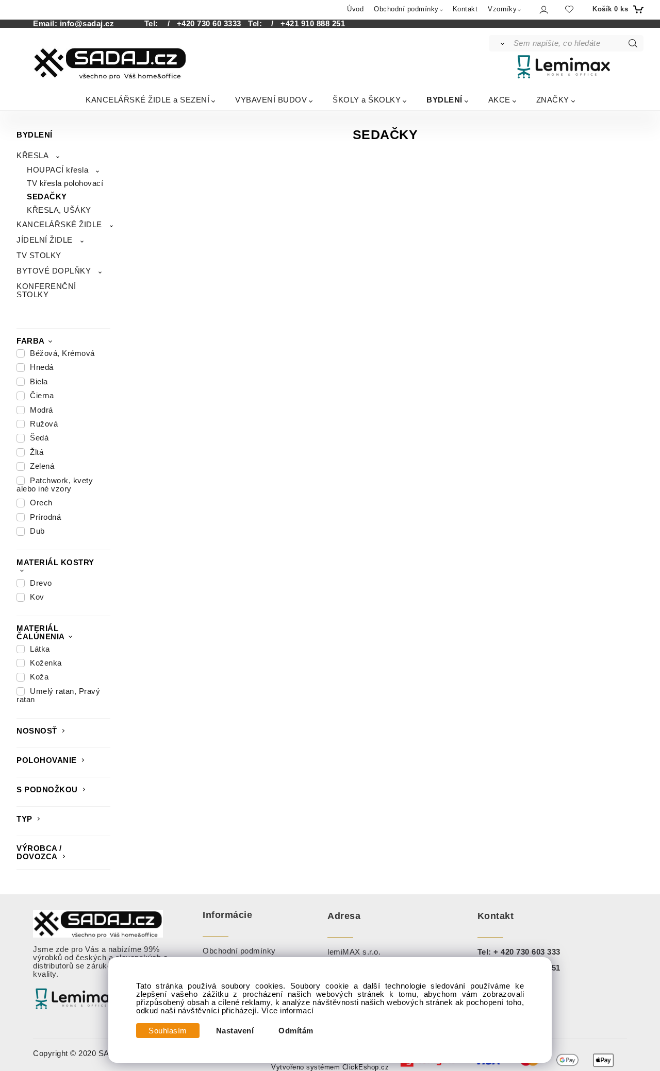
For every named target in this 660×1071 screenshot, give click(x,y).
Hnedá (42, 367)
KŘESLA (32, 155)
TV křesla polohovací (65, 183)
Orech (41, 503)
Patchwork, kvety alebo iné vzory (54, 485)
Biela (39, 382)
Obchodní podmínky (406, 9)
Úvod (355, 9)
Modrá (41, 410)
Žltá (36, 452)
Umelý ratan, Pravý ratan (58, 695)
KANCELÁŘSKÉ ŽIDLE (59, 224)
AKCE (499, 99)
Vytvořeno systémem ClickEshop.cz (330, 1067)
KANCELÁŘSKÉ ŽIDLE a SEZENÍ (147, 99)
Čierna (42, 396)
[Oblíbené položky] (569, 9)
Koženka (46, 663)
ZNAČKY (552, 99)
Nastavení (235, 1031)
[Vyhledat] (500, 43)
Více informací (287, 1011)
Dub (37, 531)
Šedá (39, 438)
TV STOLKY (38, 255)
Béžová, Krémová (62, 353)
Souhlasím (167, 1031)
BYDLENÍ (444, 99)
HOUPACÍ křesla (57, 170)
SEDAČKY (47, 197)
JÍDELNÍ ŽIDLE (44, 240)
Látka (40, 649)
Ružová (44, 424)
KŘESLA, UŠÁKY (59, 210)
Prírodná (45, 517)
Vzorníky (502, 9)
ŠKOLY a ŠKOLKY (367, 99)
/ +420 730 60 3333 (200, 24)
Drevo (41, 583)
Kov (37, 597)
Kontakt (465, 9)
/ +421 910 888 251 (305, 24)
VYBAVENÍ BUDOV (271, 99)
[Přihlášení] (543, 9)
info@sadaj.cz (87, 24)
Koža (39, 677)
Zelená (42, 466)
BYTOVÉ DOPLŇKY (53, 271)
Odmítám (296, 1031)
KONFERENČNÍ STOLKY (46, 290)
